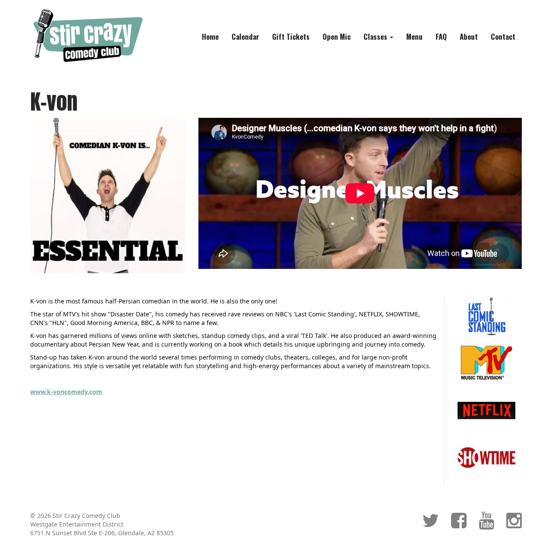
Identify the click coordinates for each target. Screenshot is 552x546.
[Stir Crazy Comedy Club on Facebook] (459, 525)
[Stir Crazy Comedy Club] (87, 35)
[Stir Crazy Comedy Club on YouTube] (486, 525)
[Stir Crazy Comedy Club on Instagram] (514, 525)
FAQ (441, 36)
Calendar (245, 36)
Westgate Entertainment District (76, 524)
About (469, 36)
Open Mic (337, 36)
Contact (503, 36)
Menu (414, 36)
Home (210, 36)
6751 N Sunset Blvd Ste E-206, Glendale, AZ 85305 (102, 533)
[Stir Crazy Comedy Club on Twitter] (430, 525)
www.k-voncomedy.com (66, 392)
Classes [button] (376, 36)
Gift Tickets (291, 36)
